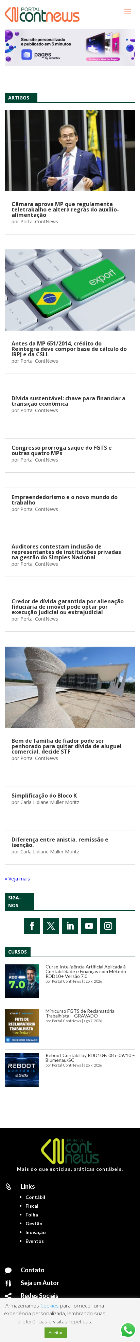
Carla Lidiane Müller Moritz (49, 802)
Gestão (33, 1223)
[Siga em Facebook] (32, 926)
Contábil (35, 1197)
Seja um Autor (40, 1283)
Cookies (49, 1305)
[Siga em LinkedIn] (70, 926)
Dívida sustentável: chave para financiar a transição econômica (68, 401)
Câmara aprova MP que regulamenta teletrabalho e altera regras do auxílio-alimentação (65, 209)
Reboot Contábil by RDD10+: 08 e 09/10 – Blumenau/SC (90, 1057)
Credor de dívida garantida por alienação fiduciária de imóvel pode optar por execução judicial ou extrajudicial (68, 607)
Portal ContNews (39, 221)
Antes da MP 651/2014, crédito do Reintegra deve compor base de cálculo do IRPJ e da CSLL (69, 349)
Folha (31, 1214)
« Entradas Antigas (25, 878)
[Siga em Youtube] (89, 926)
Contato (33, 1270)
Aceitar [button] (56, 1332)
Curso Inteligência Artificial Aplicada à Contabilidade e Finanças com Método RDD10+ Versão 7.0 (86, 971)
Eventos (34, 1241)
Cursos (17, 951)
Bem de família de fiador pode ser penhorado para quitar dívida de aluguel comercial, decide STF (67, 746)
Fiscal (31, 1206)
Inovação (35, 1232)
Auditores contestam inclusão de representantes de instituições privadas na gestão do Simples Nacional (66, 552)
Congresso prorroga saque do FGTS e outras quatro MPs (62, 450)
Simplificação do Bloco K (44, 795)
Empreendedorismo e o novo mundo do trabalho (65, 499)
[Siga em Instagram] (108, 926)
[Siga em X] (51, 926)
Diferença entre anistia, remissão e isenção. (60, 842)
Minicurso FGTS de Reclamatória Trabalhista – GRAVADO (80, 1013)
